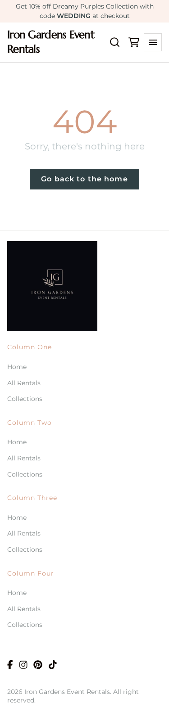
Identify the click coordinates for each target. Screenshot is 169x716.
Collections (24, 399)
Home (17, 367)
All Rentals (24, 383)
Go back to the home (84, 179)
